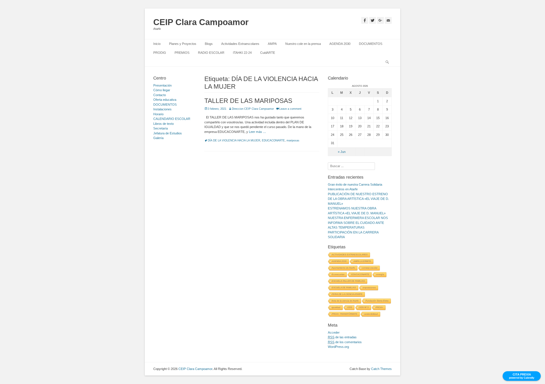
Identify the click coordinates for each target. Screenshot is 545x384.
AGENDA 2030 (339, 44)
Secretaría (160, 128)
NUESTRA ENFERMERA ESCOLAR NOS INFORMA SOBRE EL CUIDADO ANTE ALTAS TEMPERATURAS (358, 222)
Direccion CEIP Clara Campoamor (253, 108)
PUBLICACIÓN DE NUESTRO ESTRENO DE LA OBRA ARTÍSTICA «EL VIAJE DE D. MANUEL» (358, 198)
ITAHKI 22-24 (242, 52)
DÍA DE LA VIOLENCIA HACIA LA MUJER (234, 140)
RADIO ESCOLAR (211, 52)
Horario (158, 114)
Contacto (159, 95)
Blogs (209, 44)
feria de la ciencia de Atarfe (345, 301)
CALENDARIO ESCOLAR (171, 119)
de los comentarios (345, 342)
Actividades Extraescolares (240, 44)
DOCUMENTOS (370, 44)
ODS (349, 307)
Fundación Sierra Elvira (377, 301)
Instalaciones (162, 109)
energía (380, 274)
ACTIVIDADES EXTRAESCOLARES (350, 254)
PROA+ (379, 307)
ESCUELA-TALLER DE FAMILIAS (348, 281)
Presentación (162, 85)
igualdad (336, 307)
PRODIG (159, 52)
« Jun (342, 152)
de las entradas (342, 337)
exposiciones (369, 287)
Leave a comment (290, 108)
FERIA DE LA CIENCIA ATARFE (347, 294)
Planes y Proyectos (182, 44)
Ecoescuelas (338, 274)
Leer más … (257, 132)
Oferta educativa (164, 99)
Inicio (157, 44)
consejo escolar (369, 268)
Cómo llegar (161, 90)
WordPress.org (338, 346)
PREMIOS (182, 52)
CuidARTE (267, 52)
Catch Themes (381, 369)
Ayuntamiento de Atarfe (343, 268)
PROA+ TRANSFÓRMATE (344, 314)
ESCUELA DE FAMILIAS (344, 287)
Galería (158, 138)
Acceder (334, 332)
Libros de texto (163, 123)
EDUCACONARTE (273, 140)
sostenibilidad (371, 314)
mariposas (293, 140)
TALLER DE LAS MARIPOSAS (248, 100)
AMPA (272, 44)
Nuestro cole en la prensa (303, 44)
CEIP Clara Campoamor (201, 22)
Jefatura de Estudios (167, 133)
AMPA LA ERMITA (362, 261)
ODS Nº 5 (364, 307)
